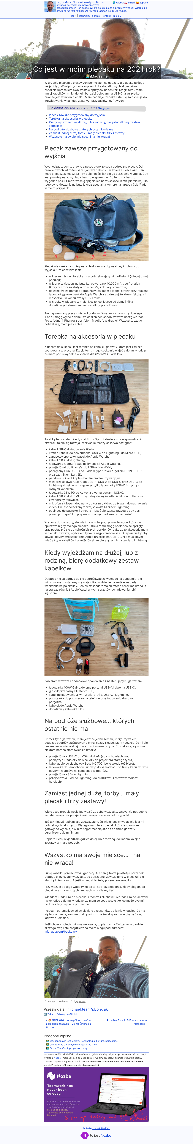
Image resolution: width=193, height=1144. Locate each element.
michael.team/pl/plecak (88, 1009)
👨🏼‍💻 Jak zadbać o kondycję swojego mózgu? (71, 1044)
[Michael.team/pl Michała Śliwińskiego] (50, 7)
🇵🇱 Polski (129, 2)
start (73, 15)
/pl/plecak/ (80, 1001)
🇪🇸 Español (142, 2)
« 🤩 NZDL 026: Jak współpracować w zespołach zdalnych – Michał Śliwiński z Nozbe (69, 1024)
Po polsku (99, 7)
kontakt (106, 15)
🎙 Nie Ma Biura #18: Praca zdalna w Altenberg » (127, 1022)
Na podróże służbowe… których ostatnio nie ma (81, 129)
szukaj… (117, 15)
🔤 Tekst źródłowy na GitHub (61, 1014)
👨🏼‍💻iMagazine (96, 76)
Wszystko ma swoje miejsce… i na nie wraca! (79, 136)
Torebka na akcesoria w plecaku (70, 118)
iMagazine (104, 108)
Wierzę (139, 7)
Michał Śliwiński (74, 2)
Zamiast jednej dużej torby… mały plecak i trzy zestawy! (87, 133)
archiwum (84, 15)
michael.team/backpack (60, 931)
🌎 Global (118, 2)
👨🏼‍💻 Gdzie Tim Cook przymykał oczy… (67, 1048)
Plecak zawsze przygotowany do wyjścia (77, 115)
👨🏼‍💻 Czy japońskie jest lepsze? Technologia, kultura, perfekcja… (82, 1040)
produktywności (124, 7)
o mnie (96, 15)
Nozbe (100, 2)
